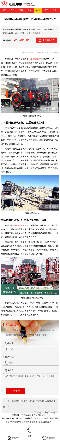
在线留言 (16, 438)
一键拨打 (29, 436)
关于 (46, 10)
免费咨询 (51, 438)
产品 (13, 10)
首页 (4, 10)
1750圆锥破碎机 (20, 225)
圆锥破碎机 (35, 59)
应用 (21, 10)
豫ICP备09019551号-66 (11, 418)
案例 (29, 10)
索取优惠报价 (48, 40)
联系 (55, 10)
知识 (38, 10)
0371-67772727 (21, 40)
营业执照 (28, 418)
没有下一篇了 (50, 412)
